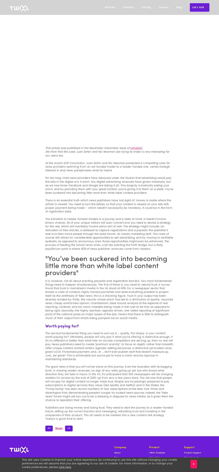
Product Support (192, 452)
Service (164, 7)
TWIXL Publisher (157, 452)
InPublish (136, 148)
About (117, 452)
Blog (179, 7)
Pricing (146, 7)
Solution (128, 7)
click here (65, 467)
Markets (110, 7)
